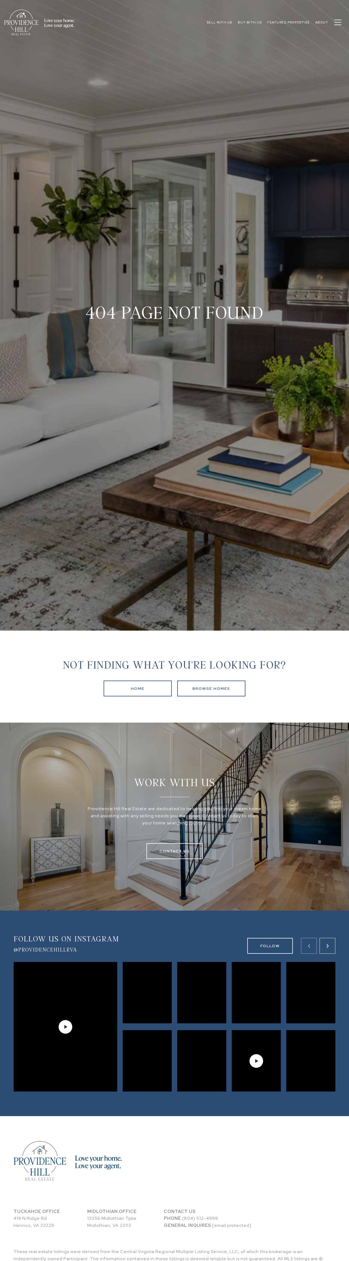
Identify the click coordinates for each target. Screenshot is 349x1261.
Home (138, 688)
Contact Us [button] (175, 851)
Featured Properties (288, 22)
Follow (270, 945)
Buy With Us (250, 22)
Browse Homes (211, 688)
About (321, 22)
